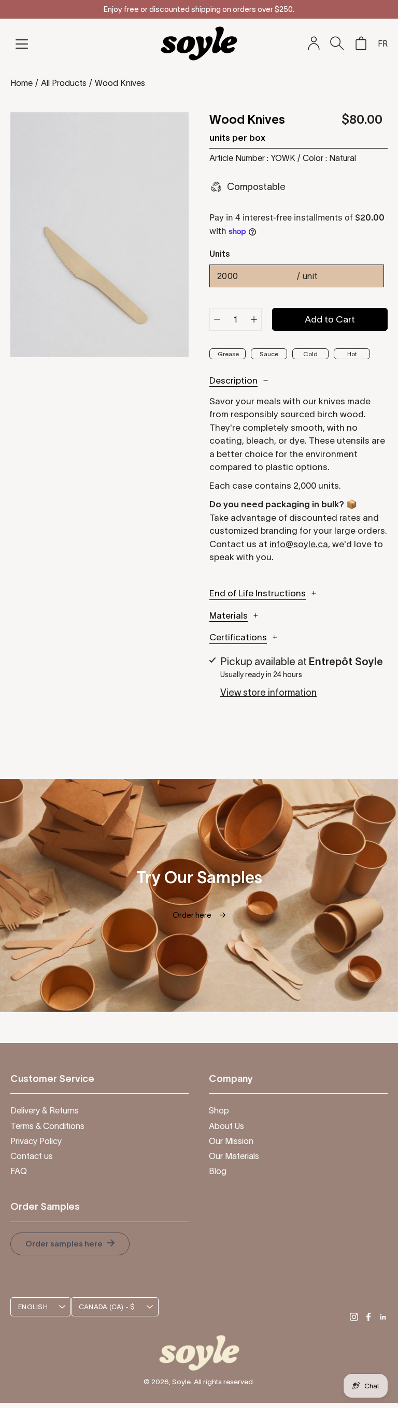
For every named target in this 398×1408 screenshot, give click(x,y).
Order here (199, 915)
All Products (64, 82)
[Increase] (254, 319)
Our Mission (231, 1141)
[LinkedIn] (383, 1317)
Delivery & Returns (44, 1110)
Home (21, 82)
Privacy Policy (36, 1141)
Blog (217, 1171)
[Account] (313, 43)
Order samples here (64, 1243)
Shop (219, 1110)
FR (383, 43)
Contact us (31, 1156)
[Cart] (360, 43)
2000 (267, 276)
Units (219, 253)
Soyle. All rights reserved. (213, 1381)
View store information (268, 692)
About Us (226, 1126)
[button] (337, 43)
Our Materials (234, 1156)
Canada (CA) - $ (107, 1307)
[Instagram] (354, 1317)
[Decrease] (217, 319)
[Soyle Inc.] (199, 43)
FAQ (18, 1171)
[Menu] (21, 44)
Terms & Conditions (47, 1126)
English (33, 1307)
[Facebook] (368, 1317)
